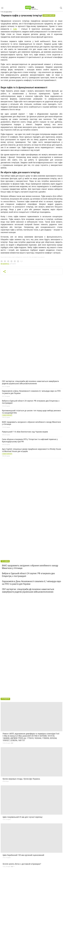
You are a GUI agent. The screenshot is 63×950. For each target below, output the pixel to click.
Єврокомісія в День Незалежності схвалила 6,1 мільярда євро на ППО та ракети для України (31, 392)
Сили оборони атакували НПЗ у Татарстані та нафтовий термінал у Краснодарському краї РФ (30, 440)
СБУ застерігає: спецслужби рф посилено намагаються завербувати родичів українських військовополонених (30, 382)
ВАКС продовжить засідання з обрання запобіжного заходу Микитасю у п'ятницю (31, 423)
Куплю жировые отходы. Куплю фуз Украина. (21, 779)
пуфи (15, 29)
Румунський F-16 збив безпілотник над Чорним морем (25, 432)
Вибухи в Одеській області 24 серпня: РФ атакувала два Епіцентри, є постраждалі (30, 402)
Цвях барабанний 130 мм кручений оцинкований (23, 855)
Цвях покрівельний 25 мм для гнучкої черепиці (22, 817)
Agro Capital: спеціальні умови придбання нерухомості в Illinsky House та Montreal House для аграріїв (31, 450)
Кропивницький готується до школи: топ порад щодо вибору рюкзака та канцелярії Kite (31, 411)
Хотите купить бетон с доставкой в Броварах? (22, 864)
